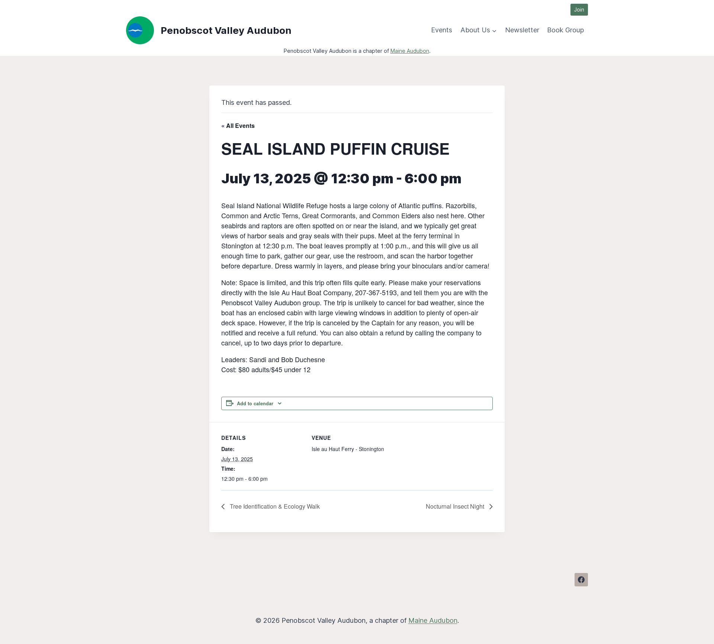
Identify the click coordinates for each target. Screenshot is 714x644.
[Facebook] (581, 579)
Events (441, 30)
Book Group (565, 30)
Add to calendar (255, 403)
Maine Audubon (409, 51)
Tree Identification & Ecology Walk (274, 506)
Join (579, 9)
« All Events (238, 125)
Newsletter (522, 30)
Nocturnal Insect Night (456, 506)
